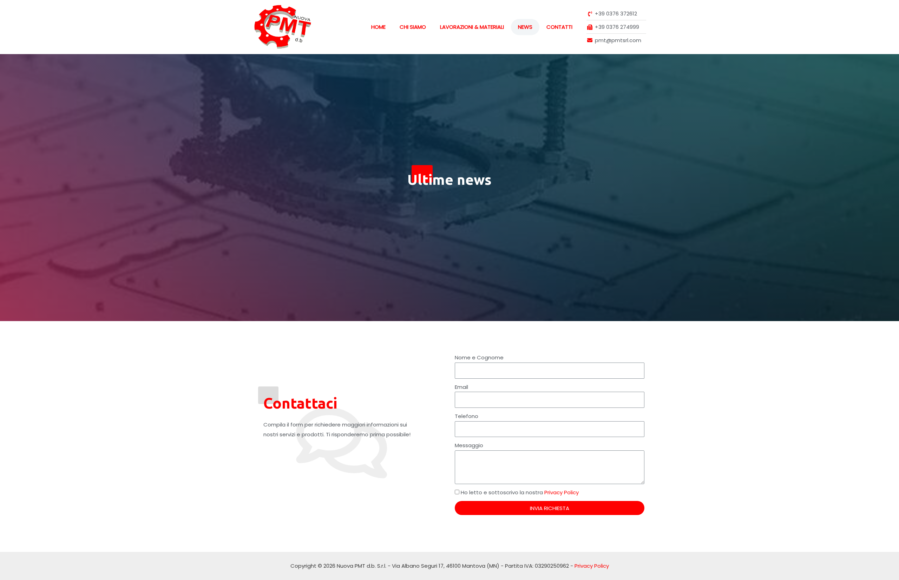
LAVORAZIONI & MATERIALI (472, 27)
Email (461, 387)
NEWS (525, 27)
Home (378, 27)
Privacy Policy (561, 492)
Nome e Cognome (479, 357)
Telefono (466, 416)
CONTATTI (559, 27)
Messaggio (469, 445)
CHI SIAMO (413, 27)
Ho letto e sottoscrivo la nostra (520, 492)
